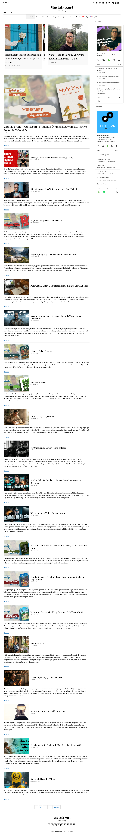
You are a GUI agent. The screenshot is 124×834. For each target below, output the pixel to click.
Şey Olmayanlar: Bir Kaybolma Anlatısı (48, 447)
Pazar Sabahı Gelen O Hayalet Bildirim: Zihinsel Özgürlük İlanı (59, 285)
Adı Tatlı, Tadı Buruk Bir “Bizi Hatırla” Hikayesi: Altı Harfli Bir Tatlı (59, 547)
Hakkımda (77, 17)
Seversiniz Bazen (103, 178)
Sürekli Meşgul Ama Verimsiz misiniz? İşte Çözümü (54, 189)
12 (50, 807)
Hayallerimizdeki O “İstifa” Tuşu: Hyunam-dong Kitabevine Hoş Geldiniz (58, 578)
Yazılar (38, 17)
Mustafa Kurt (62, 7)
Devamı (6, 145)
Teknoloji (61, 17)
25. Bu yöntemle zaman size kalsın (108, 83)
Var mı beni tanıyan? (104, 159)
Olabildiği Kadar (102, 171)
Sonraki (56, 807)
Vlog (43, 17)
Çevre (49, 17)
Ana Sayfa (30, 17)
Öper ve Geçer (102, 184)
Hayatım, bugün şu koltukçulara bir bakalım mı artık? (55, 254)
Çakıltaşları (100, 165)
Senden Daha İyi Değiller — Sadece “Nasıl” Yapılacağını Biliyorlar (56, 481)
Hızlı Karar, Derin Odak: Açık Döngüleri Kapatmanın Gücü (57, 745)
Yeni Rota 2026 (37, 643)
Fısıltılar (69, 17)
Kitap (54, 17)
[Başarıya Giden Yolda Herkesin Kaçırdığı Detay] (68, 37)
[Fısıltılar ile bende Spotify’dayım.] (25, 37)
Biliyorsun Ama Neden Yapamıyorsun (48, 513)
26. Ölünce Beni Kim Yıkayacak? (108, 77)
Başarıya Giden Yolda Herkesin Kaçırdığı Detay (52, 157)
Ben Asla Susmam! (39, 382)
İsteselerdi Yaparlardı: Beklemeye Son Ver (49, 711)
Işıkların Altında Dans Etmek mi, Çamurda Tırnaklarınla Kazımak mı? (56, 317)
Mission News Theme (56, 831)
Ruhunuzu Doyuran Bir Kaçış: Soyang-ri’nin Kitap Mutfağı (57, 612)
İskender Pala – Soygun (41, 351)
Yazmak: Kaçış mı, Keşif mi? (43, 416)
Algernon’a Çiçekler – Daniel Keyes (46, 220)
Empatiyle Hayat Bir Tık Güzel (44, 779)
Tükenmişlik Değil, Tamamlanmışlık (47, 677)
